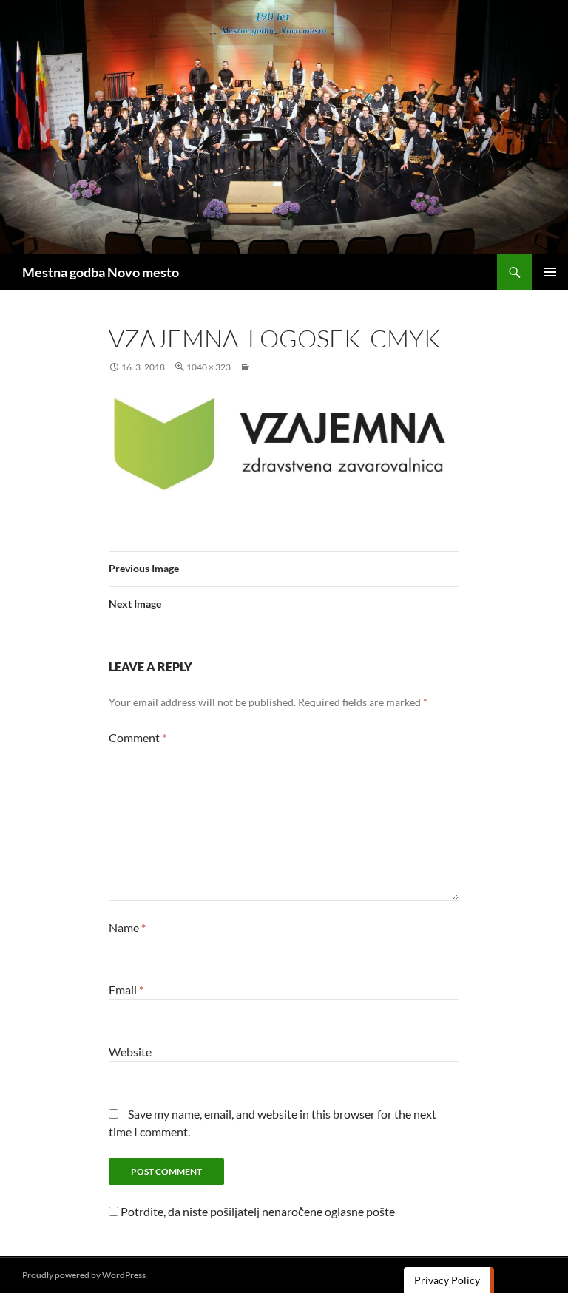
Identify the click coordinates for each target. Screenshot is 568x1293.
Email (126, 990)
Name (127, 927)
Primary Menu (550, 272)
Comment (137, 737)
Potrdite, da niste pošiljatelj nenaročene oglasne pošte (256, 1211)
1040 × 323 (208, 367)
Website (130, 1052)
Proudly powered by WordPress (84, 1274)
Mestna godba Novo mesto (100, 272)
